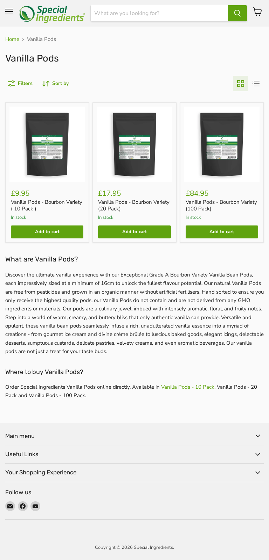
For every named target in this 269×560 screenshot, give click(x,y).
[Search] (237, 13)
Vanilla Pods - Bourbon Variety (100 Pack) (221, 206)
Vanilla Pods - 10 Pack (187, 386)
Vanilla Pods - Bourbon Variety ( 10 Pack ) (46, 206)
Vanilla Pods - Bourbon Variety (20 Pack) (134, 206)
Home (12, 39)
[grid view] (240, 83)
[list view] (256, 83)
